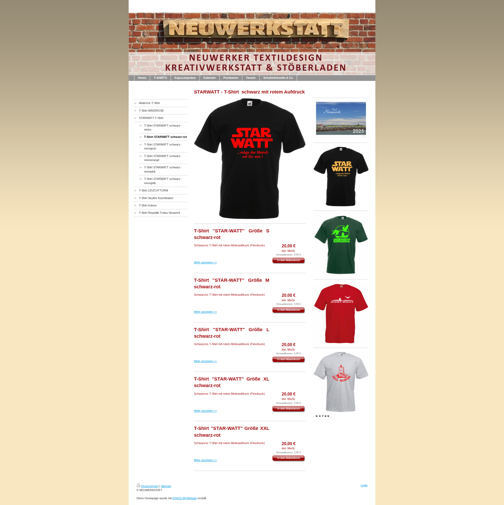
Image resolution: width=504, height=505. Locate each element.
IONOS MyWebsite (184, 498)
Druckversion (150, 486)
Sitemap (166, 486)
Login (364, 485)
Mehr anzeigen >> (205, 262)
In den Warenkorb (288, 260)
